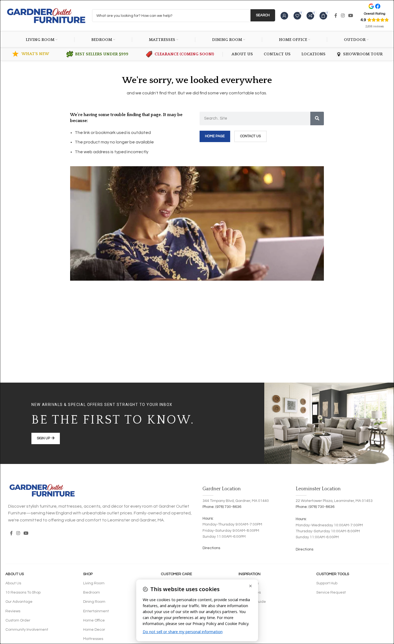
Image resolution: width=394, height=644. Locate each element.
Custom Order (17, 620)
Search (263, 15)
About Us (14, 574)
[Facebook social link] (336, 15)
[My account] (284, 15)
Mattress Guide (252, 602)
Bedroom (91, 592)
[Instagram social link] (342, 15)
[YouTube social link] (350, 15)
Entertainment (96, 611)
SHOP (88, 574)
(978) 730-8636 (228, 507)
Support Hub (326, 583)
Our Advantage (18, 602)
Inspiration (250, 574)
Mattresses (93, 639)
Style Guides (250, 592)
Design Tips (249, 583)
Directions (211, 548)
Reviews (12, 611)
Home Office (94, 620)
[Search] (317, 118)
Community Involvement (26, 630)
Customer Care (176, 574)
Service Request (331, 592)
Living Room (94, 583)
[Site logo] (46, 15)
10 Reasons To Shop (23, 592)
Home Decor (94, 630)
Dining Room (94, 602)
